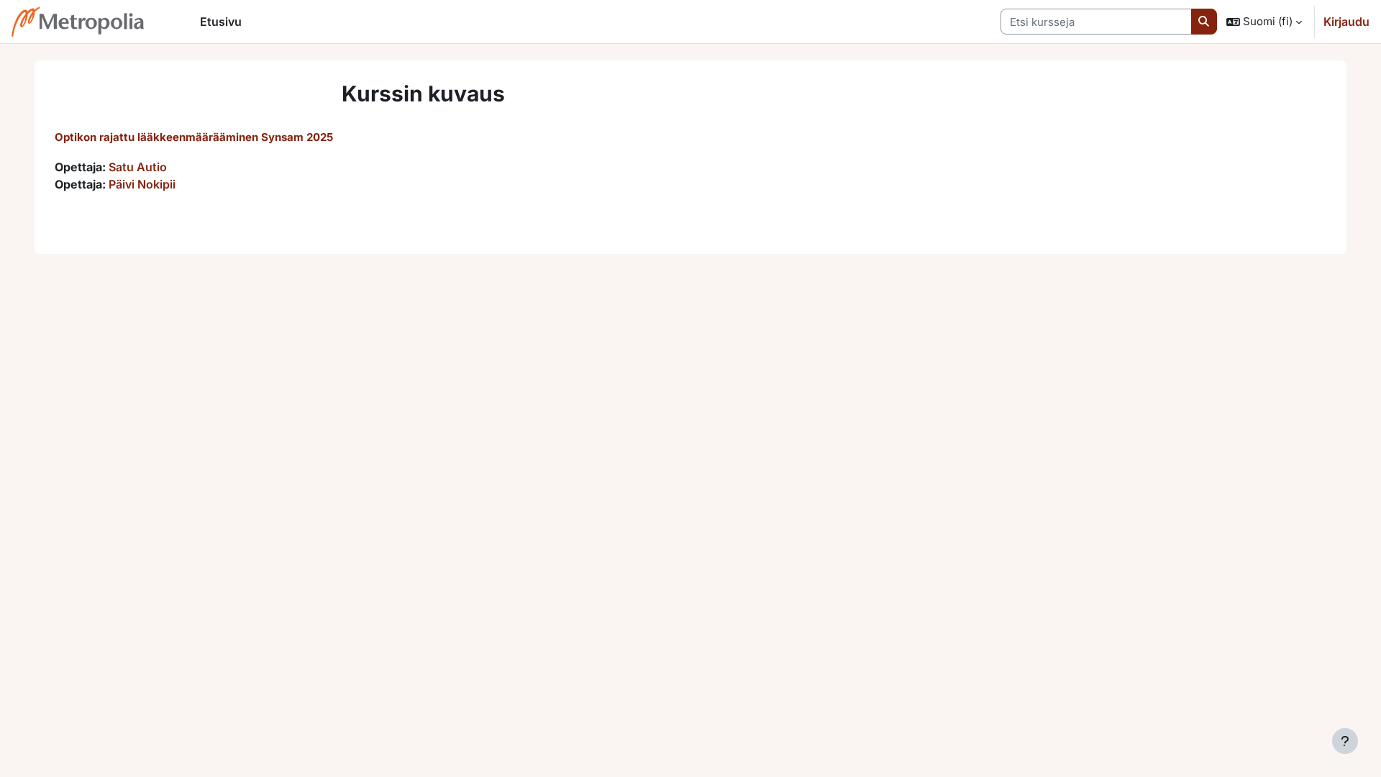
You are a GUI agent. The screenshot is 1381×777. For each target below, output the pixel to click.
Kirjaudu (1346, 21)
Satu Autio (138, 167)
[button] (1264, 21)
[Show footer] (1345, 741)
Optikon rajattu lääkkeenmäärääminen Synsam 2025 (194, 137)
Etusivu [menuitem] (221, 21)
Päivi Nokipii (142, 184)
